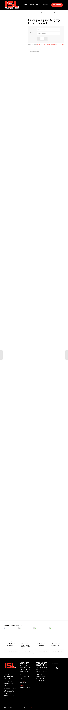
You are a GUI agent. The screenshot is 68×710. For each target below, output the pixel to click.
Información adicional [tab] (34, 51)
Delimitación (54, 44)
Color (32, 29)
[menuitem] (26, 5)
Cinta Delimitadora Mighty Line (44, 44)
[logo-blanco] (12, 5)
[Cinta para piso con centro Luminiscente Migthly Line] (66, 355)
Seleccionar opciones (12, 651)
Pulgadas (32, 32)
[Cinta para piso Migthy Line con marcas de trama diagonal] (1, 355)
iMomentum (33, 707)
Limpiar (62, 44)
